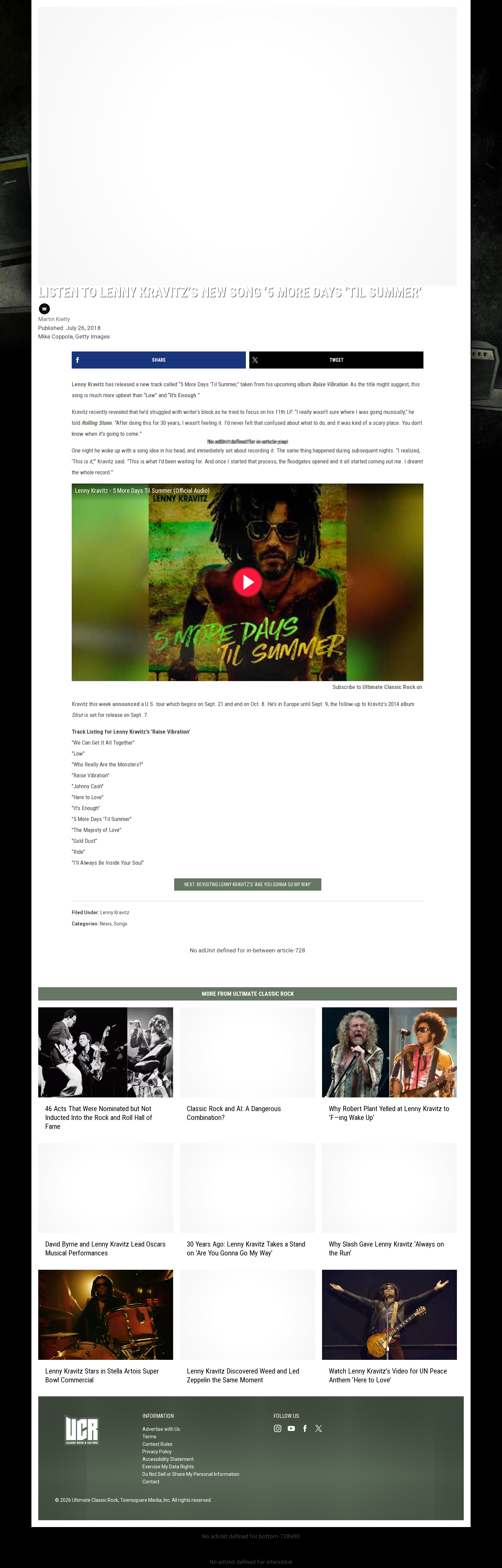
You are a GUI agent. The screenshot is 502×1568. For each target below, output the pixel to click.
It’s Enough (183, 395)
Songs (120, 923)
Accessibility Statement (168, 1459)
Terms (149, 1436)
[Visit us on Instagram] (280, 1428)
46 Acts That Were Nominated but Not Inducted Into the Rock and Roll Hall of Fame (98, 1117)
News (106, 923)
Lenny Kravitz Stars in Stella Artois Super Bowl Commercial (102, 1375)
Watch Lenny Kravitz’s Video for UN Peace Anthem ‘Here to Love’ (388, 1375)
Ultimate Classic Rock (388, 687)
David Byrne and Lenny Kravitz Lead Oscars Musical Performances (105, 1248)
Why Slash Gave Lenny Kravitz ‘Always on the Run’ (386, 1248)
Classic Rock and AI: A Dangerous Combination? (234, 1112)
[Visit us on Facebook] (308, 1428)
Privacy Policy (157, 1451)
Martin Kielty (54, 319)
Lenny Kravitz (88, 384)
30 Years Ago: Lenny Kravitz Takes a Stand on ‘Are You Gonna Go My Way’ (246, 1248)
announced (126, 704)
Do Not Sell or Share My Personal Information (190, 1474)
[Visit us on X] (321, 1428)
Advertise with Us (161, 1429)
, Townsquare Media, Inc (144, 1500)
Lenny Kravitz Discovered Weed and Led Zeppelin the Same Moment (243, 1375)
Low (150, 395)
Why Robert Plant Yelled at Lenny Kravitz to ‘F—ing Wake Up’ (389, 1112)
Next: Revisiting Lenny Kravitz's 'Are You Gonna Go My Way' (247, 884)
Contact (150, 1481)
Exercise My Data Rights (168, 1466)
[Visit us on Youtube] (294, 1428)
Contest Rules (157, 1444)
